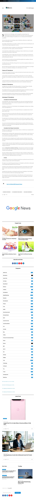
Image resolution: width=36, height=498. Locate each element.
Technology (5, 450)
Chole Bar (5, 425)
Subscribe (17, 492)
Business (5, 418)
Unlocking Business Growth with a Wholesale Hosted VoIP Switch (18, 455)
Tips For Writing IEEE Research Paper (14, 184)
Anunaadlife (10, 488)
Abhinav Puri (6, 27)
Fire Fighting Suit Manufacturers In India (8, 388)
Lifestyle (21, 477)
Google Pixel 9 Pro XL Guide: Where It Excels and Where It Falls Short (9, 471)
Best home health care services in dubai (8, 381)
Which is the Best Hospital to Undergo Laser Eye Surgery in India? (25, 239)
